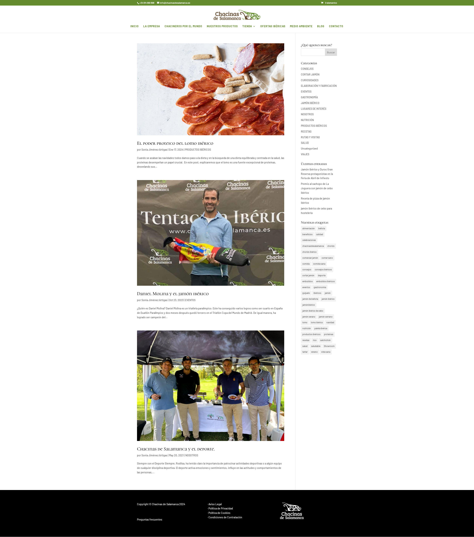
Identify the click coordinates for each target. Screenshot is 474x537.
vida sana (325, 351)
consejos (306, 269)
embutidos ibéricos (325, 281)
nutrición (306, 328)
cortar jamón (308, 275)
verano (314, 351)
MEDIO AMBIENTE (301, 26)
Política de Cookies (219, 512)
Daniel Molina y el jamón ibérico (173, 293)
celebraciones (309, 240)
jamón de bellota (310, 299)
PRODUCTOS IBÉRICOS (198, 149)
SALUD (305, 142)
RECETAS (306, 131)
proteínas (328, 334)
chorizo (331, 246)
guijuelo (306, 293)
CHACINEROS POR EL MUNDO (183, 26)
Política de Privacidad (220, 508)
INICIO (134, 26)
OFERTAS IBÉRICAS (272, 26)
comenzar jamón (310, 257)
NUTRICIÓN (307, 120)
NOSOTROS (191, 455)
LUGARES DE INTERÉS (313, 108)
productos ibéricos (311, 334)
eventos (306, 287)
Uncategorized (309, 148)
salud (305, 346)
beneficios (307, 234)
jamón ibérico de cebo (312, 310)
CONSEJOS (307, 68)
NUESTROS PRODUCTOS (222, 26)
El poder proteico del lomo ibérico (175, 143)
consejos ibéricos (323, 269)
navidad (330, 322)
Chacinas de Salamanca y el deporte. (176, 449)
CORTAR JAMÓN (310, 74)
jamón (328, 293)
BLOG (320, 26)
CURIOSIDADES (309, 80)
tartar (305, 351)
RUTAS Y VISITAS (310, 137)
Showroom (329, 346)
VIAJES (305, 154)
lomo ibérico (317, 322)
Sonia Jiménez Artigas (154, 149)
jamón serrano (326, 316)
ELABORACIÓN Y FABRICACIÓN (319, 85)
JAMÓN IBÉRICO (310, 103)
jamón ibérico (328, 299)
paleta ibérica (320, 328)
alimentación (308, 228)
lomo (304, 322)
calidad (319, 234)
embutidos (307, 281)
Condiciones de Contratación (225, 517)
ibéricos (317, 293)
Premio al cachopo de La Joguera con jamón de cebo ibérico (317, 188)
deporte (322, 275)
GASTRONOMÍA (309, 97)
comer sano (327, 257)
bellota (321, 228)
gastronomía (320, 287)
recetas (305, 340)
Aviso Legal (215, 504)
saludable (315, 346)
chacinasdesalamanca (313, 246)
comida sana (319, 263)
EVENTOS (190, 300)
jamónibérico (308, 304)
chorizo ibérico (309, 252)
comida (306, 263)
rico (315, 340)
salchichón (325, 340)
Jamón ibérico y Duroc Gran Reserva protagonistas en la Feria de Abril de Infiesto (317, 174)
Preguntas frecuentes (149, 519)
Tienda (247, 26)
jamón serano (308, 316)
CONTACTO (336, 26)
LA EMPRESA (151, 26)
